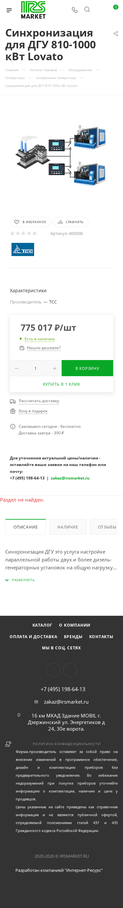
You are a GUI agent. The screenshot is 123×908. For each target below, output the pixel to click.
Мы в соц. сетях (61, 648)
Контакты (101, 636)
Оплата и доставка (33, 636)
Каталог (42, 625)
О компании (75, 625)
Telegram (70, 670)
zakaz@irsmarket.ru (66, 701)
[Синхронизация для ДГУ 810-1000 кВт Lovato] (61, 155)
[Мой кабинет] (99, 10)
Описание (25, 527)
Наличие (67, 527)
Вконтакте (53, 670)
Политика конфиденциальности (67, 743)
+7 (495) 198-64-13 (63, 689)
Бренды (73, 636)
